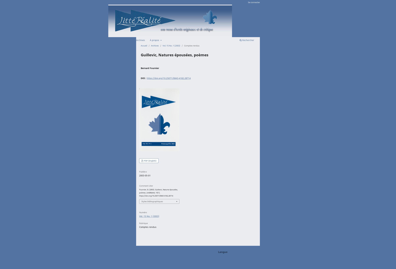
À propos (155, 40)
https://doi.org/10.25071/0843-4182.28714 (169, 78)
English (222, 257)
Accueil (144, 45)
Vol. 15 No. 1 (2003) (171, 45)
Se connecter (254, 2)
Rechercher (248, 40)
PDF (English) (150, 160)
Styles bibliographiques (152, 201)
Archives (140, 40)
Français (222, 261)
